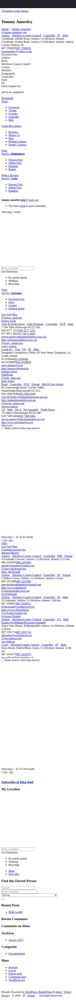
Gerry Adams (8, 346)
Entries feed (15, 973)
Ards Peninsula (35, 324)
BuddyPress (45, 991)
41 (10, 540)
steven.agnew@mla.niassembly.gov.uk (23, 419)
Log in (12, 970)
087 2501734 (23, 632)
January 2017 (16, 940)
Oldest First (14, 162)
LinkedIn (13, 116)
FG (59, 619)
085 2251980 (23, 581)
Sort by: (13, 153)
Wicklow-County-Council (26, 35)
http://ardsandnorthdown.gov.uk (19, 339)
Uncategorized (16, 953)
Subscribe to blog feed (17, 782)
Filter (4, 150)
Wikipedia (7, 425)
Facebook (13, 107)
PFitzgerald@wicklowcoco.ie (17, 606)
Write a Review (10, 175)
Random (13, 166)
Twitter (12, 110)
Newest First (15, 159)
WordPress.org (16, 980)
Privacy (5, 995)
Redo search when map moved (22, 428)
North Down (47, 409)
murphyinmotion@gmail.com (17, 565)
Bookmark (7, 98)
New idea (13, 874)
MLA (17, 409)
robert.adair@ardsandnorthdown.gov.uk (23, 336)
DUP (62, 324)
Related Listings (17, 141)
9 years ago (32, 199)
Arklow (5, 35)
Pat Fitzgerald (9, 594)
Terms (67, 991)
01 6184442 (21, 358)
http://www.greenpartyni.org (17, 422)
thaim (58, 991)
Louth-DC (7, 349)
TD (23, 349)
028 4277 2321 (26, 330)
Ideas (11, 870)
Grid (8, 314)
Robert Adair (8, 320)
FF (58, 35)
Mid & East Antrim (52, 384)
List (3, 314)
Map (11, 138)
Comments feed (17, 976)
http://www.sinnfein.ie (13, 587)
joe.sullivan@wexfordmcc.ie (17, 657)
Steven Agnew (9, 406)
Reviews (13, 131)
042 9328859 (23, 362)
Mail (11, 120)
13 (10, 772)
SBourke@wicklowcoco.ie (16, 635)
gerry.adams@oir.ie (12, 365)
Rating (12, 169)
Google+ (13, 113)
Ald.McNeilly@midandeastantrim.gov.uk (24, 396)
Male (65, 35)
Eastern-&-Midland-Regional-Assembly (23, 622)
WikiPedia (7, 374)
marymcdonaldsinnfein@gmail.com (21, 584)
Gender (12, 305)
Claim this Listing (11, 125)
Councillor (49, 35)
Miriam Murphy (10, 552)
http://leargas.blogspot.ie (14, 368)
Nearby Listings (17, 144)
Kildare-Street (9, 371)
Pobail (31, 995)
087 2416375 (23, 654)
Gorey (4, 644)
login (22, 205)
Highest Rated (16, 308)
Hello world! (15, 912)
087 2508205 (23, 48)
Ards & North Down (13, 324)
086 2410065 (23, 562)
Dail (17, 349)
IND (59, 555)
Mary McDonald (10, 571)
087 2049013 (23, 603)
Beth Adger (7, 381)
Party (11, 302)
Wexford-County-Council (24, 644)
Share (4, 101)
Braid (4, 384)
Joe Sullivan (8, 641)
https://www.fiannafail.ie (15, 609)
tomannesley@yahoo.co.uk (16, 51)
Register (13, 967)
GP (3, 409)
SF (29, 349)
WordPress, (31, 991)
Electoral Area (16, 299)
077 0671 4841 (26, 333)
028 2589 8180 (26, 393)
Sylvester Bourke (11, 616)
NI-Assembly (31, 409)
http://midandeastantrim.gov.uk (18, 400)
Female (35, 384)
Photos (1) (14, 135)
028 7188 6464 (26, 416)
